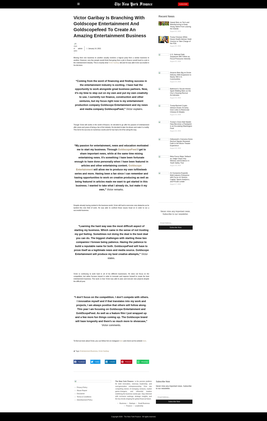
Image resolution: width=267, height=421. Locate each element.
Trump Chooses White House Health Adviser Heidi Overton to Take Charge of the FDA (180, 40)
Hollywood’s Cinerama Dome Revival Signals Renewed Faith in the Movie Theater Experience (181, 142)
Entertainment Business (89, 351)
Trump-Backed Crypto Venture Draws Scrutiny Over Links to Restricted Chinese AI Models (179, 109)
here (121, 341)
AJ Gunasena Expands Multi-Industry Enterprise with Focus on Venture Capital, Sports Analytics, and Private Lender (180, 177)
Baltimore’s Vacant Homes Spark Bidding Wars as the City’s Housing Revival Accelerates (180, 92)
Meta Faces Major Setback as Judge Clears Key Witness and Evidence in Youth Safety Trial (180, 159)
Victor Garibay (114, 63)
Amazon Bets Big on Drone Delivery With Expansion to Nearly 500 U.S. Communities (180, 76)
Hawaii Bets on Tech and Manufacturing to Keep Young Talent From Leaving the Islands (180, 25)
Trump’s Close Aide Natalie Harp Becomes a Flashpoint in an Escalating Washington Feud (181, 125)
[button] (80, 362)
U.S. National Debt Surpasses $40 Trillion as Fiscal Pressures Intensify (180, 56)
